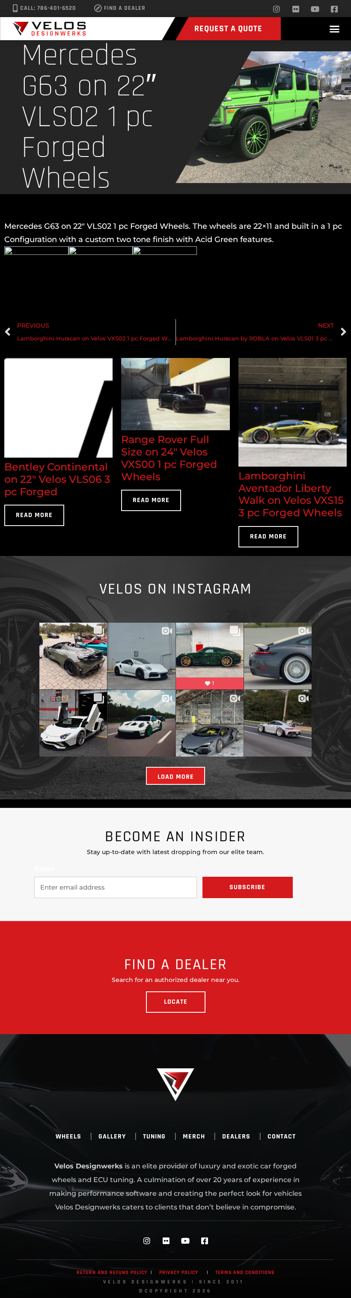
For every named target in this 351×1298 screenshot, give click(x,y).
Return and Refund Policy (112, 1272)
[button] (335, 29)
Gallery (112, 1136)
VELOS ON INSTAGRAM (175, 589)
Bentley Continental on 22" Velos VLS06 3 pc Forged (57, 479)
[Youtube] (315, 9)
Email (44, 869)
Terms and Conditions (244, 1272)
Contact (282, 1136)
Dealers (236, 1136)
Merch (194, 1136)
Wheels (68, 1136)
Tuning (154, 1136)
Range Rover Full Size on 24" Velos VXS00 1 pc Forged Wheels (169, 457)
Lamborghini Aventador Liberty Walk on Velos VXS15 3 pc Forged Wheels (291, 494)
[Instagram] (276, 9)
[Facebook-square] (334, 9)
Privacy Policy (178, 1272)
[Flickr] (296, 9)
